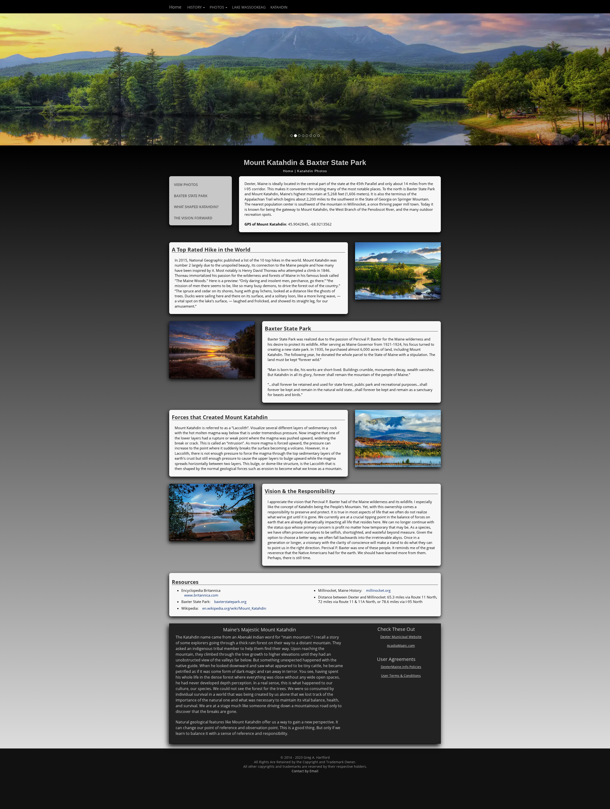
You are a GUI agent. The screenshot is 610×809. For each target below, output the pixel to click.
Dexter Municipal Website (401, 637)
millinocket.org (378, 590)
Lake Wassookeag (249, 7)
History (195, 7)
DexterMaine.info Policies (401, 667)
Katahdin (278, 7)
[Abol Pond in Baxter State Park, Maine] (212, 349)
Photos (217, 7)
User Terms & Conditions (401, 676)
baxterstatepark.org (230, 601)
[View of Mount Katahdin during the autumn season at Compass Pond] (398, 438)
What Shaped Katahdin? (196, 206)
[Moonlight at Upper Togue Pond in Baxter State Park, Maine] (212, 512)
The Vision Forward (193, 218)
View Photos (186, 184)
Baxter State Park (191, 195)
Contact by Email (305, 771)
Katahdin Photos (312, 171)
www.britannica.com (201, 595)
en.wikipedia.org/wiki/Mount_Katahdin (234, 608)
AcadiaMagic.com (401, 646)
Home (175, 7)
